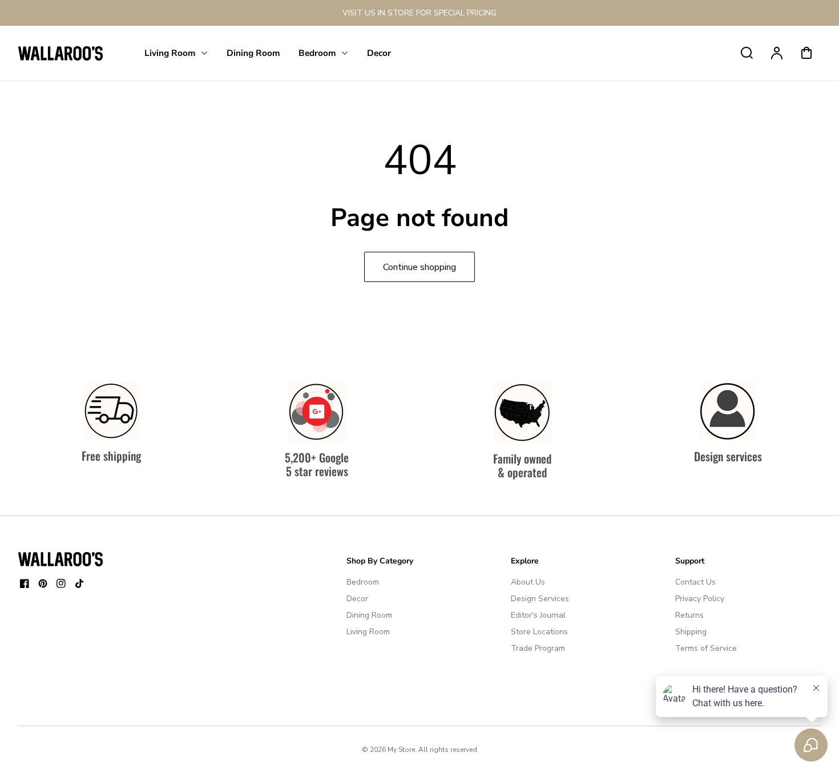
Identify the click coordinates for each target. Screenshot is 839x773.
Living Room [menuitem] (170, 53)
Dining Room (369, 615)
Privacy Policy (699, 598)
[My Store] (60, 559)
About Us (528, 582)
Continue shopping (419, 267)
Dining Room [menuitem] (253, 53)
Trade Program (538, 648)
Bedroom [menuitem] (317, 53)
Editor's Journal (538, 615)
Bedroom (362, 582)
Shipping (691, 631)
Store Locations (539, 631)
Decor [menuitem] (379, 53)
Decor (357, 598)
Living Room (368, 631)
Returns (689, 615)
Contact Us (695, 582)
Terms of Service (706, 648)
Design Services (540, 598)
